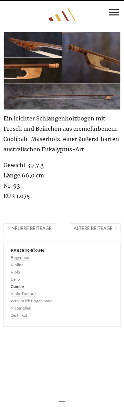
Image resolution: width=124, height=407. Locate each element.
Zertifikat (19, 315)
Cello (15, 279)
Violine (17, 264)
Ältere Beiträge (93, 228)
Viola (15, 272)
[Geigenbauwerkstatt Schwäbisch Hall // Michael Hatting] (62, 14)
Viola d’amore (23, 293)
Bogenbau (20, 257)
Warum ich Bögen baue (31, 300)
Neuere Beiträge (31, 228)
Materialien (21, 308)
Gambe (17, 286)
